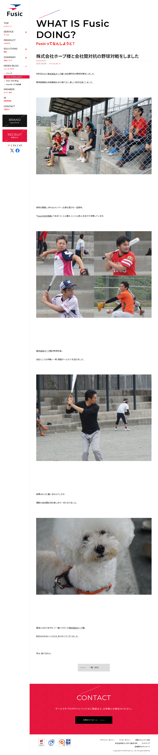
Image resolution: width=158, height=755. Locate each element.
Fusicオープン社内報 (13, 84)
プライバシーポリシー (107, 740)
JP (9, 145)
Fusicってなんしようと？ (14, 77)
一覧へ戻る (94, 667)
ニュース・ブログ (11, 67)
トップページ (8, 24)
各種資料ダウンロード (142, 746)
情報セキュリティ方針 (142, 740)
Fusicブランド (15, 121)
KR (20, 145)
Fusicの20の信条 (44, 215)
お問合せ (9, 107)
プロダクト (10, 41)
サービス (9, 33)
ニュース (9, 73)
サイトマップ (146, 743)
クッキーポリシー (125, 740)
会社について (10, 58)
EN (14, 145)
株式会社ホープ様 (55, 73)
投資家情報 (7, 99)
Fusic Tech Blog (12, 80)
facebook (17, 150)
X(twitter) (12, 150)
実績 (10, 50)
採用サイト (15, 136)
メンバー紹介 (9, 90)
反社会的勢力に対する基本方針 (126, 743)
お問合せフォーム (90, 720)
